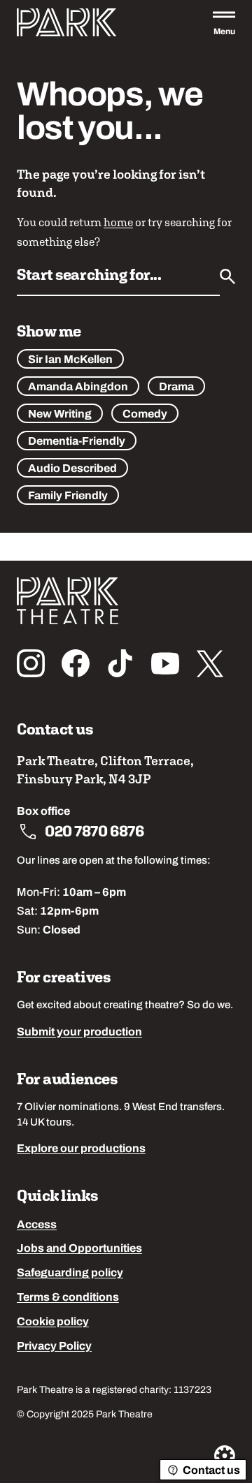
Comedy (144, 414)
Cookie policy (53, 1322)
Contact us (211, 1471)
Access (37, 1225)
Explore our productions (81, 1149)
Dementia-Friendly (76, 442)
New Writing (60, 414)
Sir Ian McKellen (70, 360)
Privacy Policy (54, 1346)
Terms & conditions (68, 1298)
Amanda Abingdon (78, 387)
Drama (176, 387)
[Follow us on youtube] (165, 663)
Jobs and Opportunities (79, 1249)
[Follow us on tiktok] (120, 663)
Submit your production (79, 1032)
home (118, 222)
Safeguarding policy (70, 1273)
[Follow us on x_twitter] (210, 663)
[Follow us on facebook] (76, 663)
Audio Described (72, 469)
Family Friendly (68, 496)
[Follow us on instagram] (31, 663)
